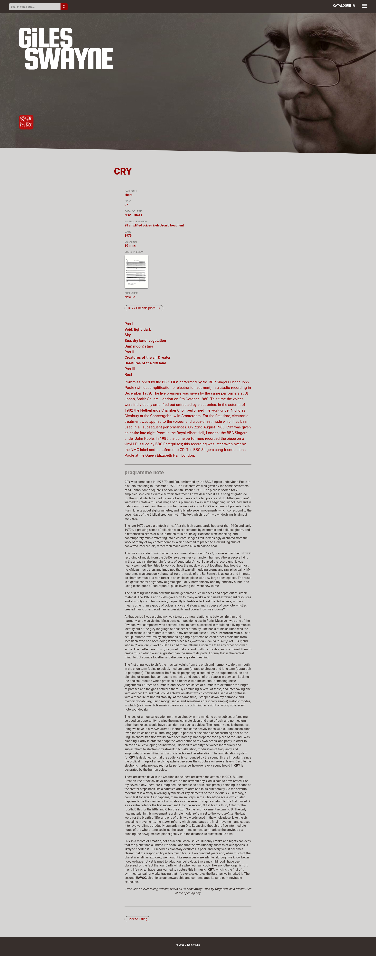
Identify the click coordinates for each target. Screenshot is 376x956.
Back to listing (137, 919)
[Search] (64, 6)
